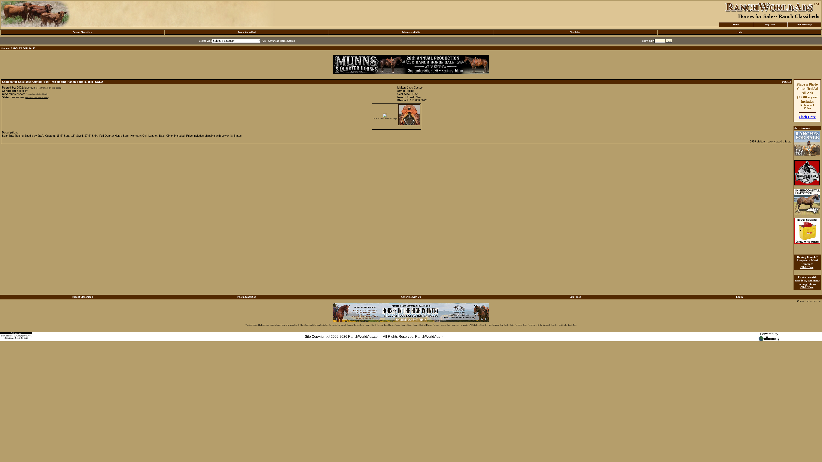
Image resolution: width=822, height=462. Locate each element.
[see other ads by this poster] (49, 88)
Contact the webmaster (809, 301)
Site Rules (575, 32)
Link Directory (804, 24)
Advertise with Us (411, 32)
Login (739, 32)
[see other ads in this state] (37, 97)
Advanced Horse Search (281, 41)
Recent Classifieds (82, 32)
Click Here (807, 117)
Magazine (770, 24)
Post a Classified (247, 32)
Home (736, 24)
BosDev (7, 338)
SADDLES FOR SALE (23, 48)
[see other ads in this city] (37, 94)
